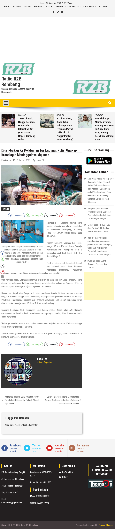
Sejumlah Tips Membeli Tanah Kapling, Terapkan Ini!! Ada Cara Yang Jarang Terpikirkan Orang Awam (104, 129)
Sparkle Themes (106, 525)
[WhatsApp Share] (2, 259)
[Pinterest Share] (2, 271)
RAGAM (27, 6)
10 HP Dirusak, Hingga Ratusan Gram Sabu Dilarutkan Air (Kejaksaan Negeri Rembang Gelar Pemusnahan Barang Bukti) (26, 132)
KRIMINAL (38, 6)
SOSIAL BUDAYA (89, 6)
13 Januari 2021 (23, 160)
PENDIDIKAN (61, 6)
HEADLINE (22, 115)
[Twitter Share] (2, 265)
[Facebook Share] (2, 253)
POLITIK (49, 6)
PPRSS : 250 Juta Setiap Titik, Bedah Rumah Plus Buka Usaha (99, 228)
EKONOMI (17, 6)
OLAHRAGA (74, 6)
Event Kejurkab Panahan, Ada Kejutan (97, 264)
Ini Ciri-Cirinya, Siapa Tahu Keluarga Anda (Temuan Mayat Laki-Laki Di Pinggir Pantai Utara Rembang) (65, 129)
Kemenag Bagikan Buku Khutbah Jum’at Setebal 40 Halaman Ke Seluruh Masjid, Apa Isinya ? (22, 400)
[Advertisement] (57, 37)
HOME (6, 6)
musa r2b (40, 160)
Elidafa (90, 225)
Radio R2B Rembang (11, 81)
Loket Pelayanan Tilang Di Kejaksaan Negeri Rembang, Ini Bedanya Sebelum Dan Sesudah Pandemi (62, 400)
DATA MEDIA (104, 6)
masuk (17, 425)
